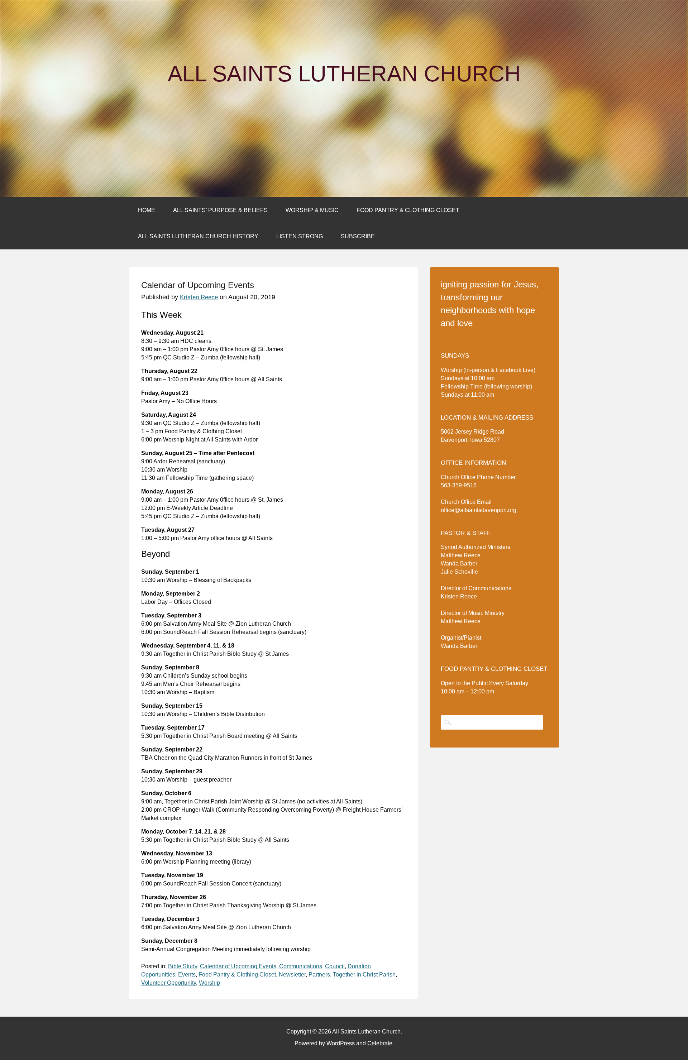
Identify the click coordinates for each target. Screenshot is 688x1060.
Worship (209, 983)
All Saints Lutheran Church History (198, 236)
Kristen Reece (199, 297)
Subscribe (358, 236)
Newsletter (292, 974)
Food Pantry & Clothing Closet (408, 210)
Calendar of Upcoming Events (238, 966)
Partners (319, 974)
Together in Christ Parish (364, 974)
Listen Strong (299, 236)
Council (335, 966)
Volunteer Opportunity (168, 983)
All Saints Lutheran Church (344, 73)
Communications (300, 966)
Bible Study (182, 966)
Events (187, 974)
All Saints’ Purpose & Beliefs (220, 210)
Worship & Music (312, 210)
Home (146, 210)
